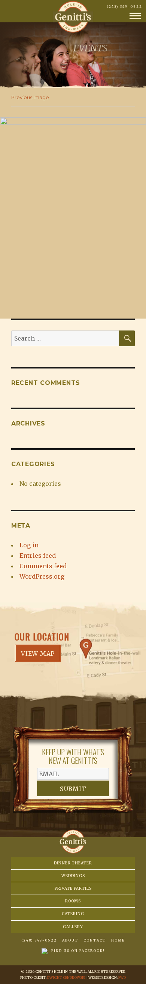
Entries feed (37, 555)
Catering (73, 913)
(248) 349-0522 (124, 6)
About (70, 940)
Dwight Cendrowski (66, 977)
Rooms (73, 901)
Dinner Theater (73, 863)
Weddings (73, 875)
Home (118, 940)
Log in (29, 545)
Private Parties (73, 888)
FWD (122, 977)
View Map (38, 653)
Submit (73, 788)
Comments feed (43, 566)
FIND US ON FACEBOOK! (78, 951)
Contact (94, 940)
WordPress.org (41, 576)
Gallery (73, 926)
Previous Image (30, 97)
